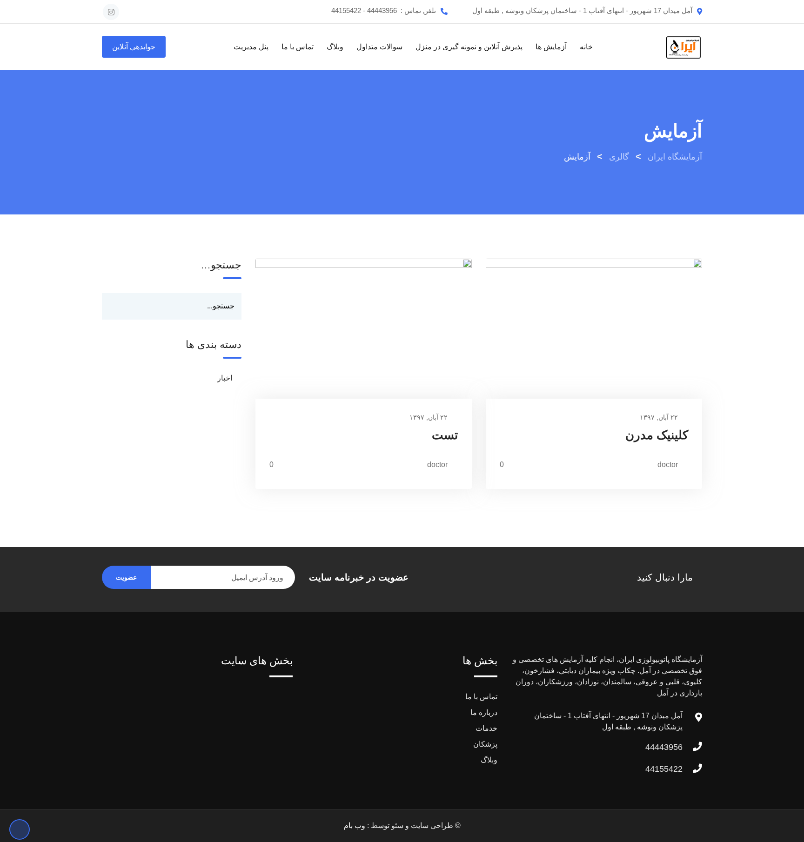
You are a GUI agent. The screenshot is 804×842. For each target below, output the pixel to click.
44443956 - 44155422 (364, 10)
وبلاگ (335, 47)
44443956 (664, 747)
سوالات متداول (379, 47)
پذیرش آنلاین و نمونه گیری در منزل (469, 47)
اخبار (224, 378)
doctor (667, 464)
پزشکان (485, 744)
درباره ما (483, 712)
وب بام (354, 825)
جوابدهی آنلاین (133, 47)
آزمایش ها (551, 47)
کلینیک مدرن (656, 435)
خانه (586, 47)
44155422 (664, 769)
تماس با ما (297, 47)
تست (445, 435)
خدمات (486, 728)
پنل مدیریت (251, 47)
